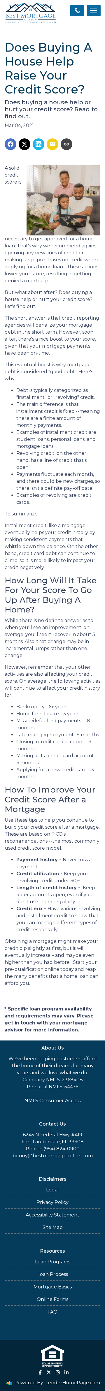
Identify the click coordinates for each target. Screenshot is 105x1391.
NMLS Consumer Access (52, 1100)
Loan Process (52, 1274)
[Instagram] (58, 1372)
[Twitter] (48, 1372)
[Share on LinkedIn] (38, 144)
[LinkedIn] (66, 1372)
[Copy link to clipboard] (66, 144)
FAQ (52, 1312)
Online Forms (52, 1299)
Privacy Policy (52, 1202)
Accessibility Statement (52, 1215)
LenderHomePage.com (73, 1382)
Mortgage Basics (53, 1287)
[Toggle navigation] (94, 10)
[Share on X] (24, 144)
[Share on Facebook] (10, 144)
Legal (52, 1190)
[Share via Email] (52, 144)
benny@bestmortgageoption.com (53, 1155)
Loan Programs (52, 1262)
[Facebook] (40, 1372)
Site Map (53, 1227)
